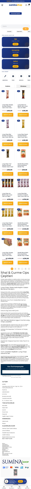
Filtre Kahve (4, 444)
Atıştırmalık (5, 407)
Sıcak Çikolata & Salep (7, 447)
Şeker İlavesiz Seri (6, 451)
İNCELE (20, 481)
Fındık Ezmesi (5, 454)
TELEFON (4, 389)
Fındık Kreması (5, 455)
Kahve (3, 443)
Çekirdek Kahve (5, 445)
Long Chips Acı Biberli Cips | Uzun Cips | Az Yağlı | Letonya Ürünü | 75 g (23, 107)
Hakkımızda (5, 421)
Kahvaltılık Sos (5, 448)
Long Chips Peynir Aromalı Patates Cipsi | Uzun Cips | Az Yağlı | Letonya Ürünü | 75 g (23, 137)
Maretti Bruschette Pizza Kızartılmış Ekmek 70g (23, 165)
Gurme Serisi (5, 450)
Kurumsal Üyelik (15, 13)
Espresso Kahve (5, 446)
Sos (3, 452)
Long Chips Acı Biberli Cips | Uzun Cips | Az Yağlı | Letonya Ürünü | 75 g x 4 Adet (7, 196)
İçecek (4, 409)
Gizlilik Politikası (6, 434)
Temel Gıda (5, 412)
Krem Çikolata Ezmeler (7, 453)
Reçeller (4, 449)
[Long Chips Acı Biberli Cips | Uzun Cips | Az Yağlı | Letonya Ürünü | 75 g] (23, 94)
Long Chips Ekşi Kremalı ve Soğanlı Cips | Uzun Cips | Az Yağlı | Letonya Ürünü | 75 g (7, 137)
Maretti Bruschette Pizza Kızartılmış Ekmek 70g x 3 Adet (23, 224)
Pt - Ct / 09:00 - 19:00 (7, 400)
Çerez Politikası (6, 430)
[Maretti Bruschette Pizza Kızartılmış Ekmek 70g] (23, 153)
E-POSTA (4, 394)
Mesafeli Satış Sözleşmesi (8, 432)
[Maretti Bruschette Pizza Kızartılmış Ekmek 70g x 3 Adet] (23, 212)
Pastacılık (4, 414)
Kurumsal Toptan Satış (16, 377)
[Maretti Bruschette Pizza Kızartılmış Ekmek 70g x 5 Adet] (23, 242)
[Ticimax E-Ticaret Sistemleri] (15, 484)
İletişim (4, 423)
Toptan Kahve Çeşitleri (16, 375)
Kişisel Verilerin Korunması (8, 437)
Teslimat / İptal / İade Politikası (9, 428)
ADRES (4, 384)
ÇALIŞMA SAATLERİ (7, 398)
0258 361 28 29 (5, 392)
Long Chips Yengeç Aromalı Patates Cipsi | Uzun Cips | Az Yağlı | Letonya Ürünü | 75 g (7, 107)
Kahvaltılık (4, 405)
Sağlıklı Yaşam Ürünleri (7, 416)
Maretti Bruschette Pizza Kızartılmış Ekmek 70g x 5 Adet (23, 254)
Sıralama (7, 86)
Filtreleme (23, 86)
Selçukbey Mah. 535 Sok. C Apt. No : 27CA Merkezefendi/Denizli (12, 387)
